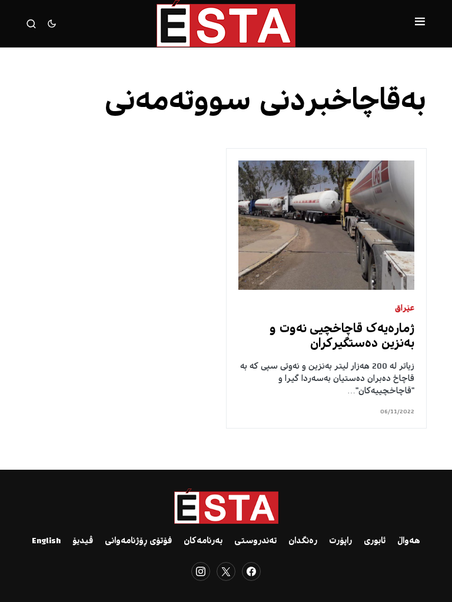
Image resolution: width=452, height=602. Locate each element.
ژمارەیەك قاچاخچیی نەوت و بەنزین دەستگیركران (342, 337)
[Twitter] (226, 571)
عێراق (404, 309)
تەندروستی (255, 541)
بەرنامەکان (203, 541)
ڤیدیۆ (82, 541)
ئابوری (374, 541)
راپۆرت (340, 541)
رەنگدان (302, 541)
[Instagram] (200, 571)
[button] (420, 23)
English (46, 541)
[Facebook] (251, 571)
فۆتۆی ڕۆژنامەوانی (138, 541)
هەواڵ (408, 541)
